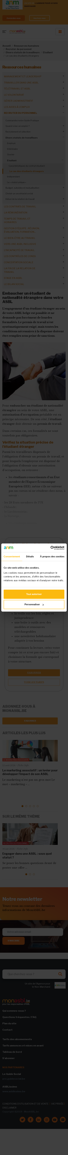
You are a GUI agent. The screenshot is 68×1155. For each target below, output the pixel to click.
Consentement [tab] (12, 556)
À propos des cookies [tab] (52, 556)
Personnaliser (32, 604)
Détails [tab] (30, 556)
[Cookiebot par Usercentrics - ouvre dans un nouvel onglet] (50, 548)
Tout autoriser (34, 594)
